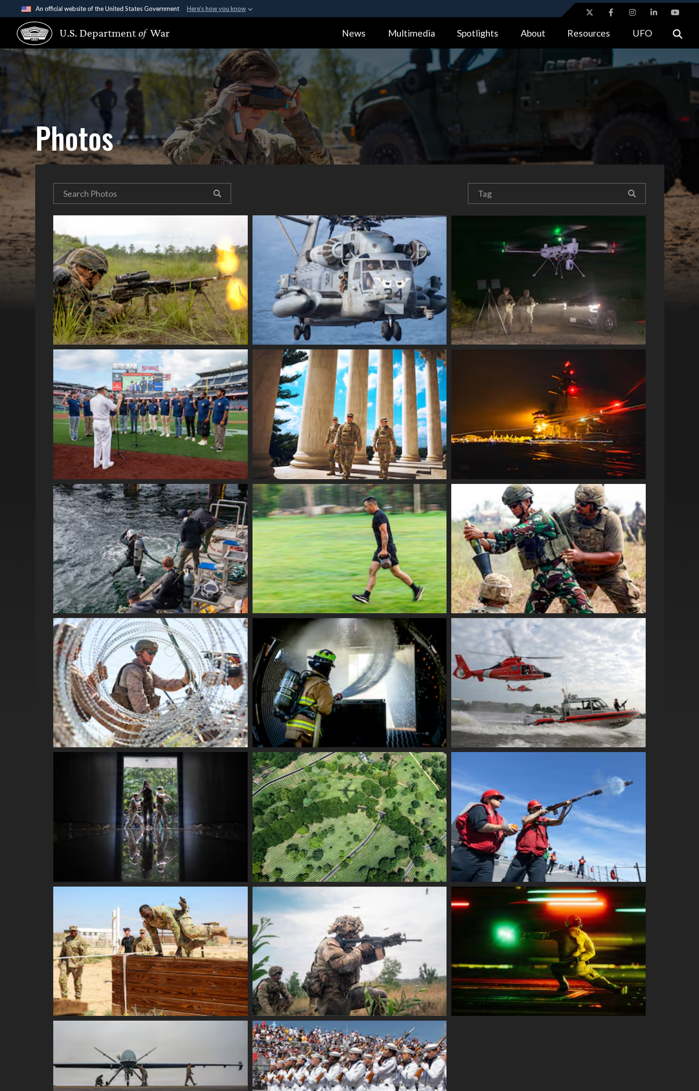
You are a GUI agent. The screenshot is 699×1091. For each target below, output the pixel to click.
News (354, 33)
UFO (642, 33)
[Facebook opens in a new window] (611, 12)
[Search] (217, 193)
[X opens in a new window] (589, 12)
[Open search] (677, 33)
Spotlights (477, 33)
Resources (588, 33)
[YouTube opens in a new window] (675, 12)
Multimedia (411, 33)
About (533, 33)
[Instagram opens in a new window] (632, 12)
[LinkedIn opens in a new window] (654, 12)
